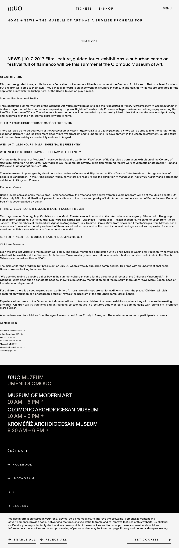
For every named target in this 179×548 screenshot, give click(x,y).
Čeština (15, 450)
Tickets (84, 8)
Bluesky (21, 505)
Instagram (24, 478)
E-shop (106, 8)
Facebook (23, 464)
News (29, 20)
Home (13, 20)
